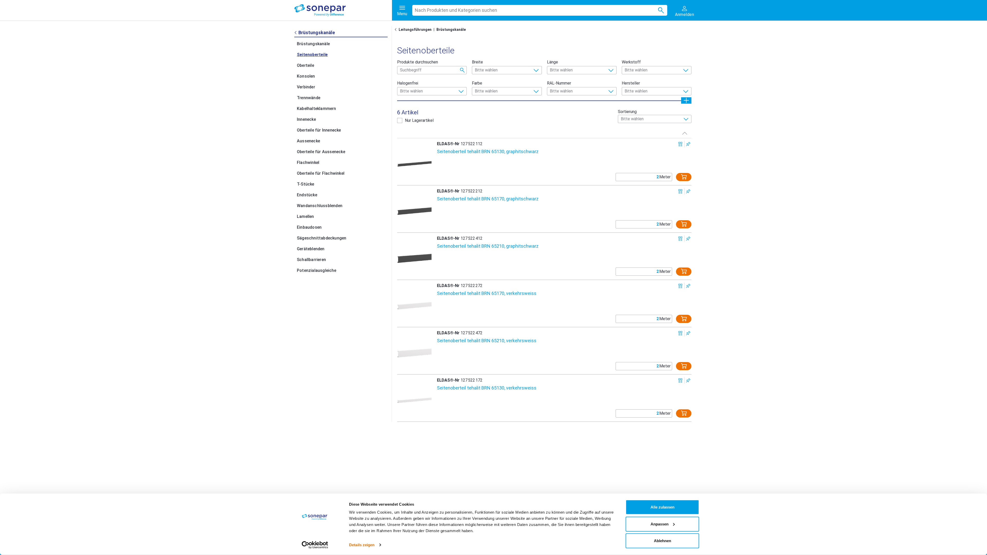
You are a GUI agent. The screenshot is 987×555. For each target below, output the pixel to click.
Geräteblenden (311, 248)
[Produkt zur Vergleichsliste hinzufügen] (680, 144)
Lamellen (305, 216)
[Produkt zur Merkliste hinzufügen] (688, 144)
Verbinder (306, 87)
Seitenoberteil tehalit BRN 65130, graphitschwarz (487, 151)
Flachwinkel (308, 162)
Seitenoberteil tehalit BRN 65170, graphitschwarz (487, 198)
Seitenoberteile (312, 54)
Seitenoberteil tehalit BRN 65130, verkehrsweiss (486, 388)
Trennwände (308, 97)
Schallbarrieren (311, 259)
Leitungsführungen (415, 29)
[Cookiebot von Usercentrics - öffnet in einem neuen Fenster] (315, 545)
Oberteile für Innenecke (319, 130)
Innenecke (306, 119)
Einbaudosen (309, 227)
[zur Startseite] (343, 10)
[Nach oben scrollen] (685, 133)
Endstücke (307, 194)
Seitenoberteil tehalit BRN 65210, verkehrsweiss (486, 340)
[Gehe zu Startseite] (397, 29)
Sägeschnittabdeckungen (321, 238)
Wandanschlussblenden (319, 205)
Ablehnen (662, 541)
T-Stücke (305, 184)
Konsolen (306, 76)
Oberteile (305, 65)
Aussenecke (308, 140)
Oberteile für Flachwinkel (320, 173)
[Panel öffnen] (686, 100)
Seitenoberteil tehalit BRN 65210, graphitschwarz (487, 246)
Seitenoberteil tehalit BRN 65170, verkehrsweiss (486, 293)
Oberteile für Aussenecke (321, 151)
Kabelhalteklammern (316, 108)
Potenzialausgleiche (316, 270)
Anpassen (660, 524)
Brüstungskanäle (313, 43)
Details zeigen (361, 545)
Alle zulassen (662, 507)
